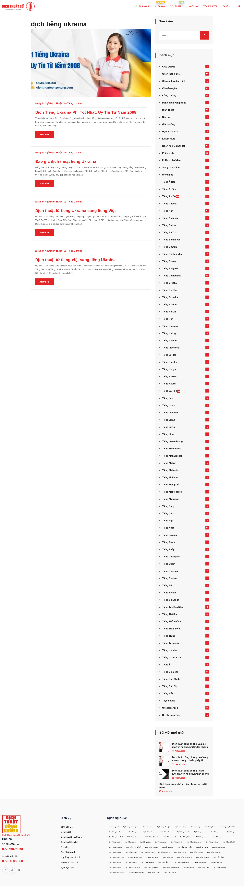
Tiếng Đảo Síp (169, 686)
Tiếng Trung (168, 636)
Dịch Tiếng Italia (134, 832)
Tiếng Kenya (169, 369)
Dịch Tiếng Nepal (131, 852)
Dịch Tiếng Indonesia (135, 857)
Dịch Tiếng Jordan (161, 842)
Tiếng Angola (169, 203)
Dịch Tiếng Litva (218, 837)
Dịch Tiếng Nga (196, 827)
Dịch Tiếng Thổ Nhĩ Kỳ (133, 847)
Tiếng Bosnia (169, 261)
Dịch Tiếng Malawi (115, 862)
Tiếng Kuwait (169, 383)
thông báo (167, 175)
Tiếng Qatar (168, 564)
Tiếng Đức (168, 693)
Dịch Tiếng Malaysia (202, 857)
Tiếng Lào (167, 398)
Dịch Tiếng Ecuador (199, 862)
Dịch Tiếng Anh (114, 827)
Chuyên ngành (170, 88)
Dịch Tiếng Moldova (218, 847)
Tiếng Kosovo (169, 376)
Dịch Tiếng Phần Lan (134, 837)
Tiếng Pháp (168, 549)
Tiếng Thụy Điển (171, 628)
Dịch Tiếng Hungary (149, 832)
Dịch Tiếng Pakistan (115, 847)
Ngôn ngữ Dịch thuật (50, 103)
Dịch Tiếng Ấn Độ (164, 862)
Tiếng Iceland (169, 340)
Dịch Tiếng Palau (188, 867)
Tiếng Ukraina (74, 103)
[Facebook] (5, 870)
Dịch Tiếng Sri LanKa (152, 837)
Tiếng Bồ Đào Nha (172, 254)
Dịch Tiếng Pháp (181, 827)
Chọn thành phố (171, 74)
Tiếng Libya (168, 427)
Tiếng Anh (167, 211)
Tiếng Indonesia (170, 347)
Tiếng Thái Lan (170, 614)
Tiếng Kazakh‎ (169, 362)
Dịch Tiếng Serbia (167, 847)
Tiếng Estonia (169, 304)
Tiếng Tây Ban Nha (172, 607)
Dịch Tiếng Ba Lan (202, 837)
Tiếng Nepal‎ (168, 513)
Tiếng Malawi (169, 463)
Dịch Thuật (168, 110)
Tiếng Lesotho (170, 412)
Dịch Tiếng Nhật (148, 827)
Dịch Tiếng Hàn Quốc (164, 827)
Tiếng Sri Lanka (170, 600)
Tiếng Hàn (167, 319)
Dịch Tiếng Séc (232, 832)
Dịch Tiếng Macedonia (181, 862)
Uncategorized (170, 708)
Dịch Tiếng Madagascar (117, 872)
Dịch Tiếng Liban (145, 842)
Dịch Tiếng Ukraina (217, 832)
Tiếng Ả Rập (169, 182)
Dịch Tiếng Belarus (212, 842)
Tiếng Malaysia (170, 470)
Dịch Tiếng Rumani (115, 852)
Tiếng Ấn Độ (170, 196)
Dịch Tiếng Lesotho (196, 852)
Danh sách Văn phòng (174, 103)
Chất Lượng (168, 67)
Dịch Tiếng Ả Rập (219, 857)
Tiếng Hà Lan (169, 311)
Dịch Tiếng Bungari (167, 832)
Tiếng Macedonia (171, 448)
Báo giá (161, 4)
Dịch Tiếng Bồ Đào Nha (117, 832)
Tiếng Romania (170, 571)
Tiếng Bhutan (169, 247)
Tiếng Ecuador (170, 297)
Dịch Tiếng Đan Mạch (116, 837)
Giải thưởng (168, 124)
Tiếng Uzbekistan (171, 657)
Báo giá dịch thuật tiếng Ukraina (65, 161)
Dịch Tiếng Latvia (114, 842)
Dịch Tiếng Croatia (154, 872)
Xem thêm (44, 134)
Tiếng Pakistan (170, 535)
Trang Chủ (144, 6)
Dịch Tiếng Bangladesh (194, 842)
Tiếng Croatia (169, 283)
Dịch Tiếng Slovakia (183, 832)
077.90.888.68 (12, 861)
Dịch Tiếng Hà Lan (186, 837)
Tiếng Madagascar (172, 456)
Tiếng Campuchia (171, 275)
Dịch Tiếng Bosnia (180, 852)
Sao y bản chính (171, 167)
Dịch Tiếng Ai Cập (170, 872)
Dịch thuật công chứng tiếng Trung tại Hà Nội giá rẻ (183, 785)
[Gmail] (19, 871)
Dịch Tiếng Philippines (116, 857)
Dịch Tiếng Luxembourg (171, 867)
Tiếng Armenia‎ (170, 218)
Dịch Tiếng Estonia (164, 852)
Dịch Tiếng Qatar (203, 867)
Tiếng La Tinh (171, 391)
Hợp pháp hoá (170, 131)
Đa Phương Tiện (171, 715)
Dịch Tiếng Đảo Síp (229, 842)
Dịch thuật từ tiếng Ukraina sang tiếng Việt (75, 210)
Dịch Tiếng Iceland (200, 832)
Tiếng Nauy (168, 506)
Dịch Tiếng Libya (130, 842)
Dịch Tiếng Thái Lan (152, 857)
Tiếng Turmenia (170, 643)
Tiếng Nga (167, 520)
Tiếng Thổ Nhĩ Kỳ (171, 621)
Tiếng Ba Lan (169, 225)
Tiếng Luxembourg (172, 441)
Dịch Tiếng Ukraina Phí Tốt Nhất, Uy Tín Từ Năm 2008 (85, 112)
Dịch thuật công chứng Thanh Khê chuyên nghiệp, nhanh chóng (190, 772)
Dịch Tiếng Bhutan (216, 862)
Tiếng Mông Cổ (170, 484)
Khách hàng (168, 139)
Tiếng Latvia (168, 405)
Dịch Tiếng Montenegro (136, 872)
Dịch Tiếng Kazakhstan (132, 867)
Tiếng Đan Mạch (171, 679)
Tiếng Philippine (171, 556)
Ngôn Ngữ (194, 6)
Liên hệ (224, 6)
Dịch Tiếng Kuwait (115, 867)
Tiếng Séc (167, 585)
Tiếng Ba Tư (169, 232)
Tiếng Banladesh (171, 239)
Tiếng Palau (168, 542)
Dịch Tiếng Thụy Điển (185, 847)
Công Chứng (169, 95)
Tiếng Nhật (168, 528)
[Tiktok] (12, 870)
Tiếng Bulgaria (170, 268)
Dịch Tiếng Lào (168, 857)
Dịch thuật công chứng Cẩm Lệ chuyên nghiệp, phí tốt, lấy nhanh (190, 745)
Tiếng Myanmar (170, 499)
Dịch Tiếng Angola (202, 847)
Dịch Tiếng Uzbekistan (151, 867)
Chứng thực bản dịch (173, 81)
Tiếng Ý (166, 664)
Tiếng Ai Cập (169, 189)
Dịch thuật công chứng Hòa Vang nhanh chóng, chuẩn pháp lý (190, 759)
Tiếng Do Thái (169, 290)
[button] (239, 6)
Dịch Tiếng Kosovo (131, 862)
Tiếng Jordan (169, 355)
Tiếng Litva (168, 434)
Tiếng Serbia (169, 592)
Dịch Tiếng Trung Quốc (130, 827)
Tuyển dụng (168, 700)
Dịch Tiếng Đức (210, 827)
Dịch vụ (166, 117)
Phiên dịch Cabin (171, 160)
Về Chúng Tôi (210, 6)
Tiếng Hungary (170, 326)
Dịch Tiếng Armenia (148, 862)
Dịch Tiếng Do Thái (147, 852)
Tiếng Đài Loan (170, 672)
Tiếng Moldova (170, 477)
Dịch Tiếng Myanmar (214, 852)
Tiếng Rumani (169, 578)
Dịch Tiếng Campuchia (184, 857)
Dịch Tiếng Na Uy (176, 842)
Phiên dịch (168, 153)
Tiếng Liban (168, 420)
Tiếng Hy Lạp (169, 333)
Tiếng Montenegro (172, 492)
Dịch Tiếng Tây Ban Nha (227, 827)
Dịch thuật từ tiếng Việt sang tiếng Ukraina (75, 260)
